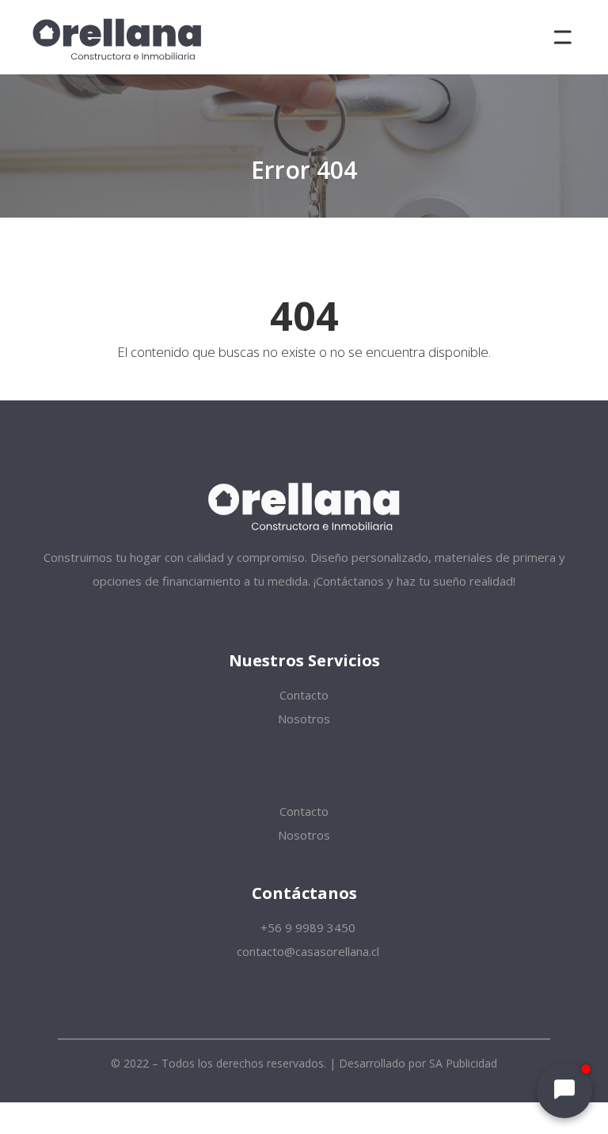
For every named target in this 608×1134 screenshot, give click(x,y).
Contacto (304, 695)
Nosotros (304, 718)
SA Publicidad (463, 1063)
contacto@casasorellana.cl (306, 951)
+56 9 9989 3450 (306, 927)
